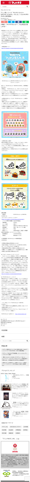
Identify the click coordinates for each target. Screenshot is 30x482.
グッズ (2, 325)
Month (13, 373)
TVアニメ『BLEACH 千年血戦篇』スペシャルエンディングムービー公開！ (14, 354)
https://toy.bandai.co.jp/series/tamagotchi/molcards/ (12, 48)
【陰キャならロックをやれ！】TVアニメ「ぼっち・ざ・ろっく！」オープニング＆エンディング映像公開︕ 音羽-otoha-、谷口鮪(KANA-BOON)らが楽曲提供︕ (14, 359)
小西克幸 (18, 433)
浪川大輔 (4, 433)
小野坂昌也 (18, 430)
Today (6, 373)
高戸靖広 (25, 430)
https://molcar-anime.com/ (20, 313)
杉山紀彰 (11, 430)
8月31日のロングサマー (15, 426)
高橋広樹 (11, 433)
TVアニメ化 (4, 426)
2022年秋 (3, 321)
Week (10, 373)
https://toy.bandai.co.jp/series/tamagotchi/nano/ (12, 273)
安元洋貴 (4, 430)
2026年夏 (26, 426)
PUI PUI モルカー (11, 321)
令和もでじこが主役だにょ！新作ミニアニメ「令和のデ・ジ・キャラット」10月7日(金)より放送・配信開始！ (14, 364)
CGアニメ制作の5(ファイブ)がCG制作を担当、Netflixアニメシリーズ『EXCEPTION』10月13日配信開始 (14, 350)
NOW (2, 373)
